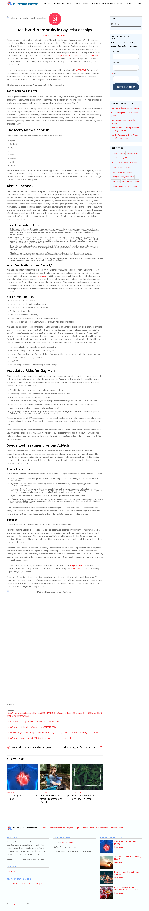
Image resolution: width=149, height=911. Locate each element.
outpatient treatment (119, 186)
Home (47, 3)
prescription (132, 186)
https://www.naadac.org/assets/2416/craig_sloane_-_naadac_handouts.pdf (39, 738)
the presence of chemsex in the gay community (77, 55)
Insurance (95, 3)
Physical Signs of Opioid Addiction (81, 747)
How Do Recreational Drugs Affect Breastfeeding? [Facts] (54, 799)
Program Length (81, 3)
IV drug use (116, 177)
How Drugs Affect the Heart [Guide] (125, 108)
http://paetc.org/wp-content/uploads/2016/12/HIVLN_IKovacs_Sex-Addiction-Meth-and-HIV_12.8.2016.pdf (52, 732)
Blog (139, 3)
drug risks (127, 167)
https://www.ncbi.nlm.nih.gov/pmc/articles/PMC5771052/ (31, 727)
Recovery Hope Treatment (18, 904)
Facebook (26, 883)
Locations (130, 3)
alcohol (122, 153)
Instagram (39, 883)
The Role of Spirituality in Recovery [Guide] (127, 858)
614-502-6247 (80, 70)
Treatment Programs (61, 3)
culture (114, 162)
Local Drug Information (112, 3)
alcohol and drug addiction (121, 158)
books (134, 158)
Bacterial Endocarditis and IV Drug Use (31, 747)
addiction (115, 153)
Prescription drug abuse (120, 191)
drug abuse (133, 162)
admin (44, 35)
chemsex (42, 276)
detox (120, 162)
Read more (118, 847)
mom (123, 181)
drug (126, 162)
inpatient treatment (118, 172)
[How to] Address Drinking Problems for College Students (126, 888)
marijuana (125, 177)
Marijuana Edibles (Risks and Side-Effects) (85, 797)
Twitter (14, 883)
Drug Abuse (54, 35)
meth (63, 35)
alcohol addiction (133, 153)
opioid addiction (133, 181)
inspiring (130, 172)
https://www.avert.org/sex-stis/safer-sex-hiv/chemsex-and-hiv (34, 721)
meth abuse (116, 181)
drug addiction (117, 167)
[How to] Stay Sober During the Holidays (126, 873)
